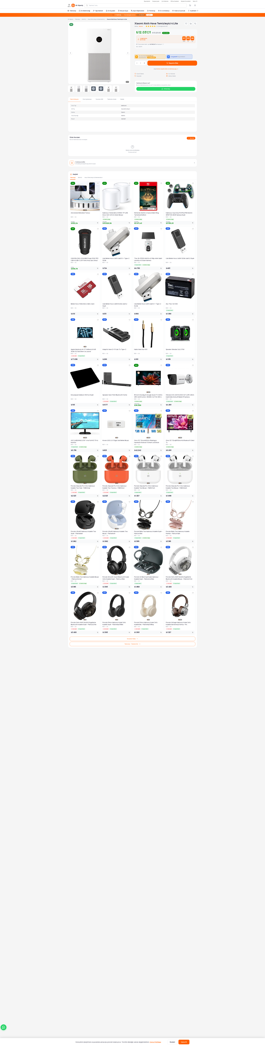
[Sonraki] (198, 10)
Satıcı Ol (195, 1)
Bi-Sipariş (70, 19)
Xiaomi (141, 26)
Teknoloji (73, 11)
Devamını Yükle (131, 639)
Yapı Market (99, 11)
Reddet (172, 1042)
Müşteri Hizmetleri (186, 1)
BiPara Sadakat (175, 1)
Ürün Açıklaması (87, 99)
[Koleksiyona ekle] (191, 23)
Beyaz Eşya (124, 11)
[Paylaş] (195, 23)
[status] (132, 15)
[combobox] (137, 5)
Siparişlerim (147, 1)
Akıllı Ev (84, 19)
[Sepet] (190, 5)
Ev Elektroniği (85, 11)
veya (166, 69)
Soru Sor (192, 138)
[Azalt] (137, 63)
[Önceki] (70, 53)
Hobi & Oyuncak (179, 11)
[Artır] (144, 63)
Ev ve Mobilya (164, 11)
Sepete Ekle (173, 63)
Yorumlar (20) (99, 99)
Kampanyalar (155, 1)
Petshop (152, 11)
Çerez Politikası (155, 1042)
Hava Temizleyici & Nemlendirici (96, 19)
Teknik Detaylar (74, 99)
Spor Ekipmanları (138, 11)
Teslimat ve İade (111, 99)
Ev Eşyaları (111, 11)
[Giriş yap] (195, 5)
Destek (122, 99)
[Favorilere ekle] (186, 23)
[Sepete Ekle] (97, 222)
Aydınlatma (194, 11)
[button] (3, 1027)
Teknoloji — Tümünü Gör (131, 644)
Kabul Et (184, 1042)
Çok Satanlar (165, 1)
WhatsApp (167, 89)
